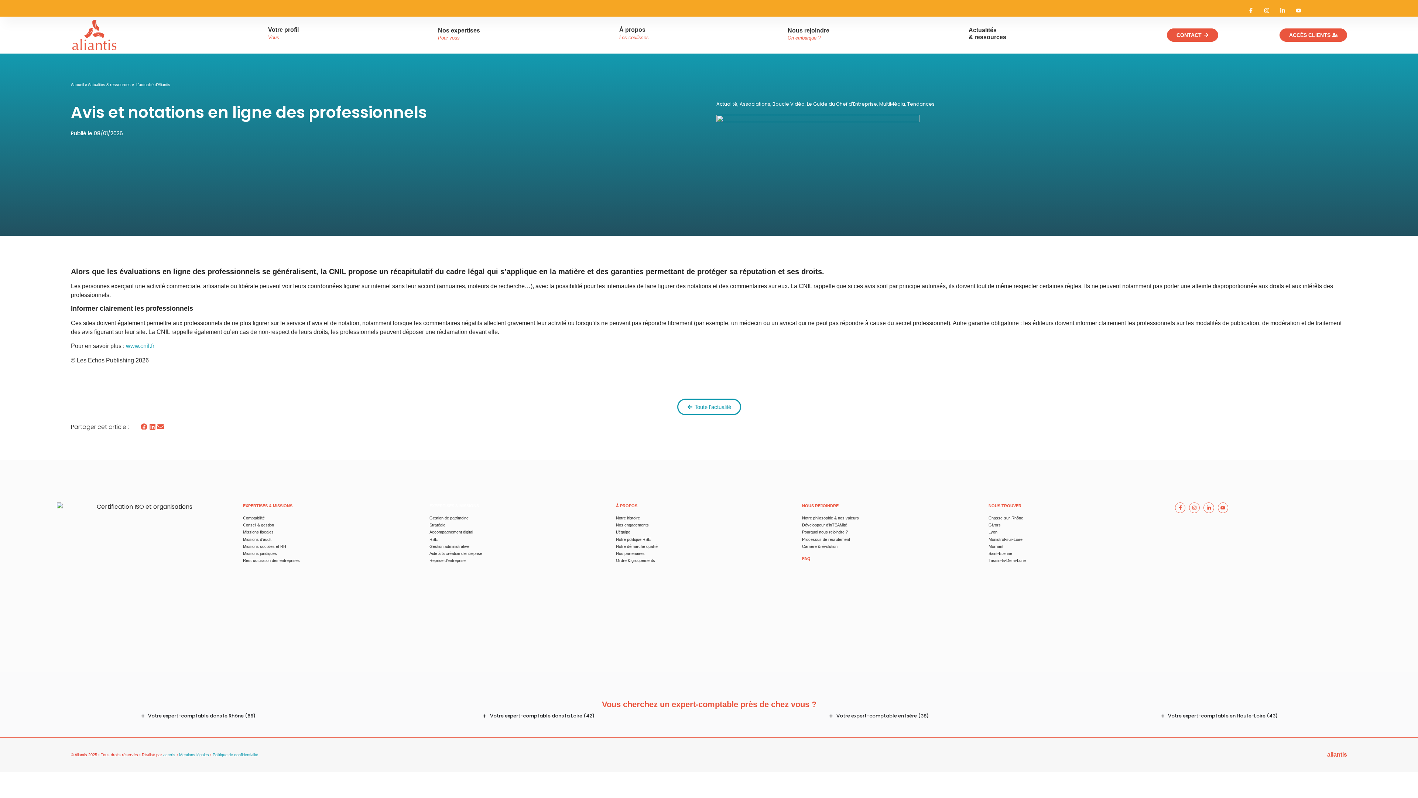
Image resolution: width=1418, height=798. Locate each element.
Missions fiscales (258, 532)
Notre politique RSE (633, 539)
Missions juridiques (260, 553)
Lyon (993, 532)
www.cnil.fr (140, 346)
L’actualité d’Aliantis (153, 84)
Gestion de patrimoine (449, 518)
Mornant (996, 546)
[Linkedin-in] (1283, 10)
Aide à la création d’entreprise (455, 553)
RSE (433, 539)
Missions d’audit (257, 539)
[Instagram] (1267, 10)
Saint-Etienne (1000, 553)
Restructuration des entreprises (271, 560)
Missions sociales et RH (264, 546)
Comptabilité (254, 518)
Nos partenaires (630, 553)
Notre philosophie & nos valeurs (830, 518)
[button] (144, 427)
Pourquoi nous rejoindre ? (825, 532)
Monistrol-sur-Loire (1006, 539)
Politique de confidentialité (235, 755)
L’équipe (623, 532)
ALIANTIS (1337, 754)
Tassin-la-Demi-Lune (1007, 560)
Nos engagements (632, 525)
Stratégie (437, 525)
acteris (169, 755)
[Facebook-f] (1251, 10)
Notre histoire (628, 518)
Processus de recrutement (826, 539)
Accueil (77, 84)
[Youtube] (1298, 10)
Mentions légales (194, 755)
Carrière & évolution (820, 546)
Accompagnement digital (451, 532)
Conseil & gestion (258, 525)
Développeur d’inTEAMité (824, 525)
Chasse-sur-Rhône (1006, 518)
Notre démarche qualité (637, 546)
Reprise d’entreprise (447, 560)
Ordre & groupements (635, 560)
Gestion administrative (449, 546)
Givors (995, 525)
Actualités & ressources (109, 84)
